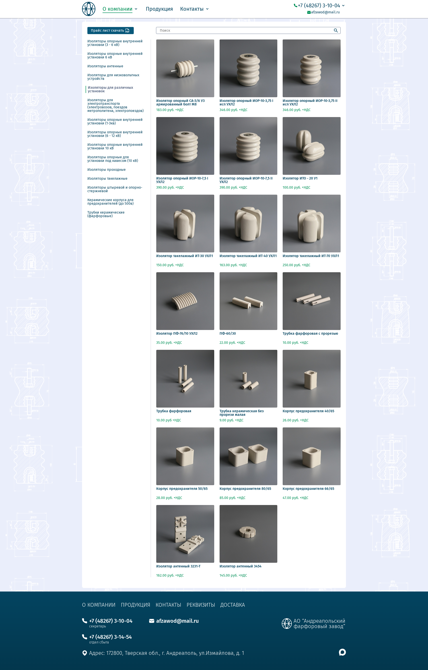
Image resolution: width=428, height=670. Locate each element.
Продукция (159, 9)
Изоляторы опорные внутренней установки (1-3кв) (115, 121)
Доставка (232, 605)
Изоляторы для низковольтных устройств (113, 76)
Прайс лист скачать (107, 30)
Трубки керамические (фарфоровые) (106, 214)
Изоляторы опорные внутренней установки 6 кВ (115, 55)
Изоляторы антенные (105, 66)
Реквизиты (201, 605)
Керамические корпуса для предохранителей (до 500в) (110, 201)
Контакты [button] (192, 9)
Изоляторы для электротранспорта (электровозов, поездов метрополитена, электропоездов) (115, 105)
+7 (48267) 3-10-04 (110, 621)
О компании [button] (117, 9)
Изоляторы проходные (106, 169)
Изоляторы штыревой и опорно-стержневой (114, 189)
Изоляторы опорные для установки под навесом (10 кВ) (112, 159)
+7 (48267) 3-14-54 (110, 637)
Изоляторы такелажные (107, 178)
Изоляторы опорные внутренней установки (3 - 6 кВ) (115, 43)
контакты (168, 605)
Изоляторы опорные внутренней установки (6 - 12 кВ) (115, 134)
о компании (98, 605)
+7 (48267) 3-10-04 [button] (319, 5)
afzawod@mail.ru (325, 12)
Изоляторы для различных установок (110, 89)
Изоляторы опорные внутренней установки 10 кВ (115, 146)
